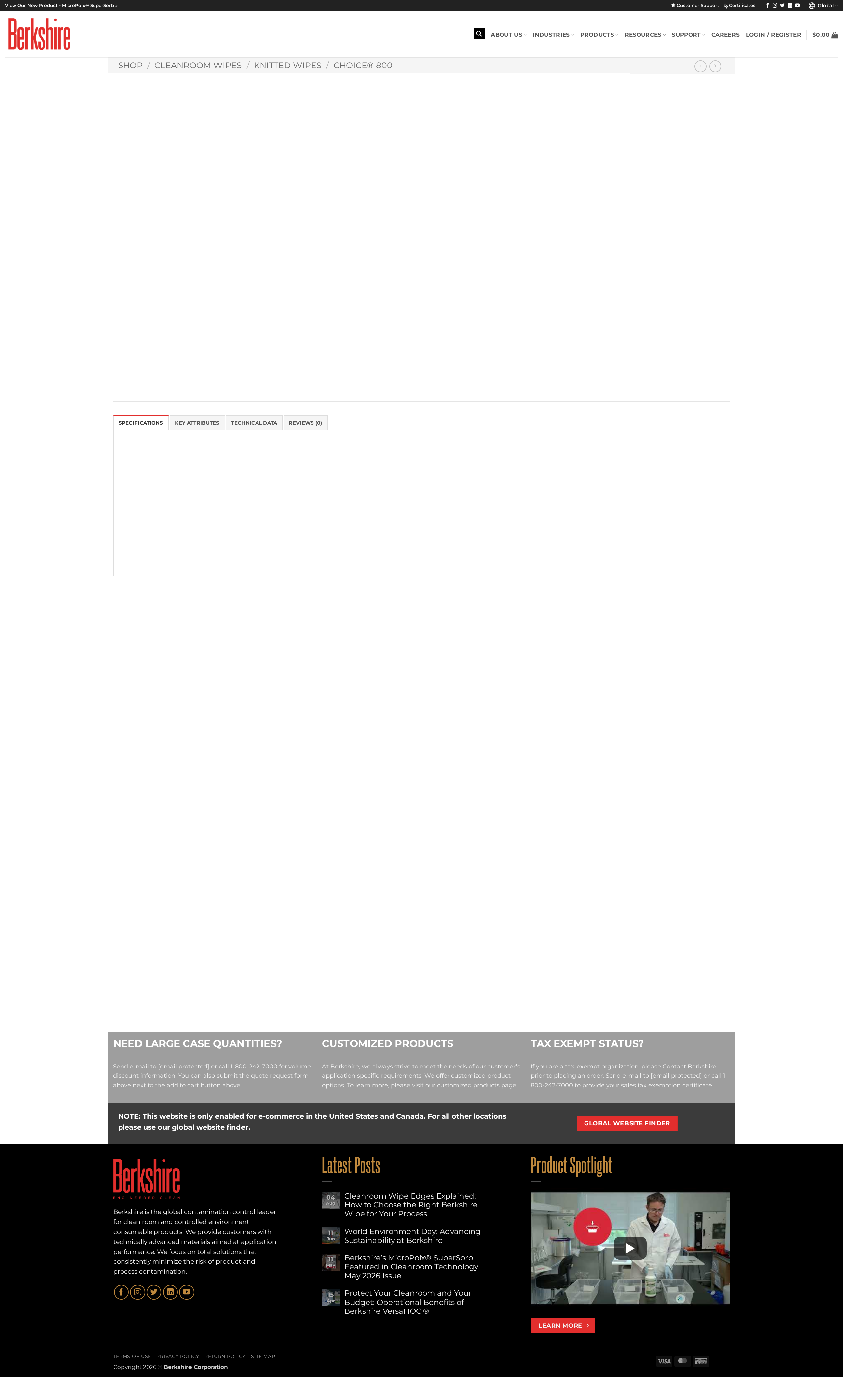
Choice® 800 (363, 65)
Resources (643, 34)
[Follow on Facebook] (767, 5)
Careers (725, 34)
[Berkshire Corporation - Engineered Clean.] (37, 34)
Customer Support (699, 5)
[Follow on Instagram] (775, 5)
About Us (506, 34)
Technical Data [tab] (254, 423)
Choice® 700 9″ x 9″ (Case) (307, 809)
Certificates (741, 5)
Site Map (263, 1356)
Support (686, 34)
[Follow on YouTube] (797, 5)
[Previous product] (715, 66)
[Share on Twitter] (395, 376)
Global (824, 5)
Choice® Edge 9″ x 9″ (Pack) (621, 809)
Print (392, 359)
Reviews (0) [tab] (305, 423)
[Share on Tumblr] (452, 376)
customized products (468, 1085)
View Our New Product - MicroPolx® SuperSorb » (61, 5)
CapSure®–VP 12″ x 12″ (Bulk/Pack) (162, 809)
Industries (551, 34)
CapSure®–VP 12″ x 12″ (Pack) (466, 809)
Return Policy (225, 1356)
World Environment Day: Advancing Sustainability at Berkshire (412, 1236)
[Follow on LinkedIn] (790, 5)
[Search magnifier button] (479, 33)
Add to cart (446, 277)
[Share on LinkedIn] (438, 376)
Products (597, 34)
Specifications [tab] (141, 423)
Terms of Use (132, 1356)
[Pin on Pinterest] (424, 376)
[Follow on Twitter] (782, 5)
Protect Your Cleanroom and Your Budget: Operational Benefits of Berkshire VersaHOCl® (407, 1302)
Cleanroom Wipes (198, 65)
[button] (825, 34)
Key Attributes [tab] (197, 423)
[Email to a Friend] (409, 376)
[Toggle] (381, 299)
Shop (130, 65)
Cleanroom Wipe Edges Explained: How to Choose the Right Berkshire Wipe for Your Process (410, 1205)
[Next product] (700, 66)
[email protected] (183, 1066)
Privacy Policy (177, 1356)
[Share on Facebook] (381, 376)
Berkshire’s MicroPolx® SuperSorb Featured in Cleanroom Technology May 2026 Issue (411, 1267)
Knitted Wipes (287, 65)
